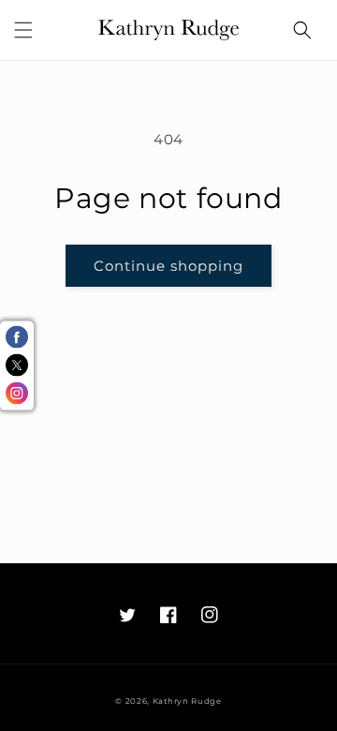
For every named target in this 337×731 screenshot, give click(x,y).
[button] (23, 30)
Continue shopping (168, 266)
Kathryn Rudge (187, 701)
